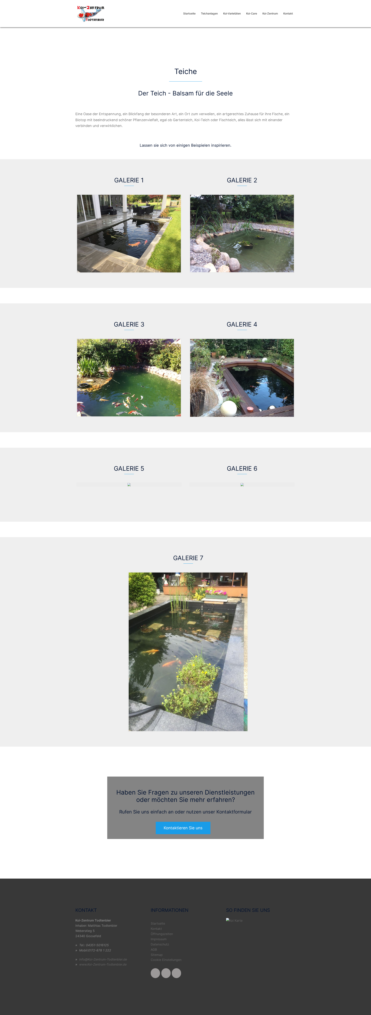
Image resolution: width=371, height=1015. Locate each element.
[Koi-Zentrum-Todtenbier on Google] (176, 973)
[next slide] (360, 37)
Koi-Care (251, 13)
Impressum (159, 939)
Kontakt (288, 13)
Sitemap (157, 955)
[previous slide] (10, 37)
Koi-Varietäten (232, 13)
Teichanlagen (209, 13)
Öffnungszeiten (162, 934)
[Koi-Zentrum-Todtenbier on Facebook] (155, 973)
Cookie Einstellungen (166, 960)
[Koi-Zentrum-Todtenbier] (91, 13)
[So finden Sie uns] (234, 920)
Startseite (189, 13)
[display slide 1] (364, 50)
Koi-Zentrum (270, 13)
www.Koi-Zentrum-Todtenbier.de (103, 964)
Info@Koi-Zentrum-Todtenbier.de (103, 959)
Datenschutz (160, 944)
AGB (154, 949)
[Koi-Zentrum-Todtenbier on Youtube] (166, 973)
